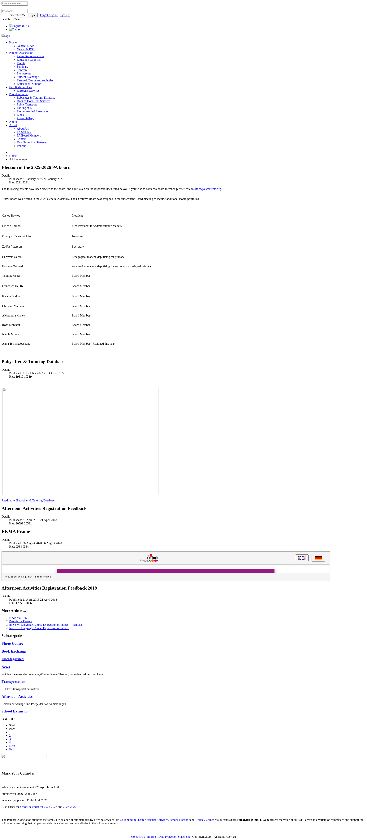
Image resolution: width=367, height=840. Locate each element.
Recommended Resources (32, 111)
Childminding (128, 819)
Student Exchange (28, 77)
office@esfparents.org (207, 189)
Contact (21, 139)
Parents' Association (21, 52)
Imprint (21, 145)
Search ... (7, 19)
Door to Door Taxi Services (33, 101)
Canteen (22, 70)
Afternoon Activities (17, 696)
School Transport (180, 819)
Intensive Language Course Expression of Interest (39, 628)
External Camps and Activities (35, 80)
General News (25, 45)
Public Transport (27, 104)
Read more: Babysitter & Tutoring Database (28, 500)
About (13, 125)
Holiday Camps (205, 819)
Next (12, 746)
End (11, 749)
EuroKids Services (20, 87)
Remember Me (17, 15)
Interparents (24, 73)
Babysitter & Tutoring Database (36, 97)
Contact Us (138, 836)
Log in (32, 15)
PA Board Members (29, 135)
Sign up (65, 15)
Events (21, 63)
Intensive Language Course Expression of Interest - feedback (46, 624)
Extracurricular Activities (153, 819)
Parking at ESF (26, 108)
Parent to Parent (18, 94)
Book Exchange (14, 651)
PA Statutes (24, 132)
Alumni (13, 121)
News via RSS (26, 49)
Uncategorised (13, 659)
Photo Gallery (25, 118)
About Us (23, 128)
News (6, 667)
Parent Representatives (30, 56)
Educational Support (29, 83)
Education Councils (29, 59)
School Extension (15, 711)
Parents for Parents (20, 621)
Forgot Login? (49, 15)
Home (13, 42)
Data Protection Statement (32, 142)
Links (20, 114)
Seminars (22, 66)
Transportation (13, 682)
